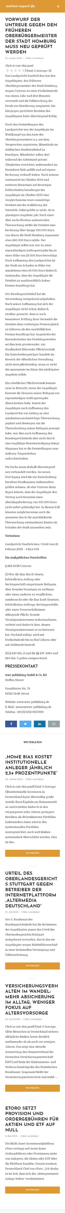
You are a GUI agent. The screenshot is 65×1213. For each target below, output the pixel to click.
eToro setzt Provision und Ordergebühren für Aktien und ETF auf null (32, 1119)
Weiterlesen (32, 853)
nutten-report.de (20, 6)
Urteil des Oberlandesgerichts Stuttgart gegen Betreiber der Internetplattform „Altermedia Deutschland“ (31, 889)
